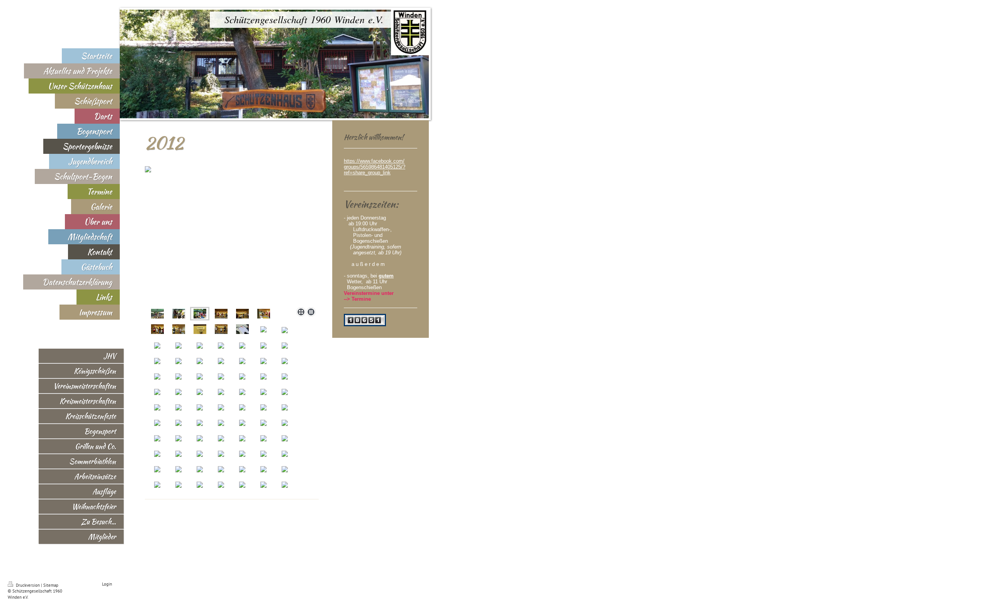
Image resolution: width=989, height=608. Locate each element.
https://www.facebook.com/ (374, 161)
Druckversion (28, 585)
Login (107, 584)
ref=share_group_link (367, 172)
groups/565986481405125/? (374, 167)
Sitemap (50, 585)
